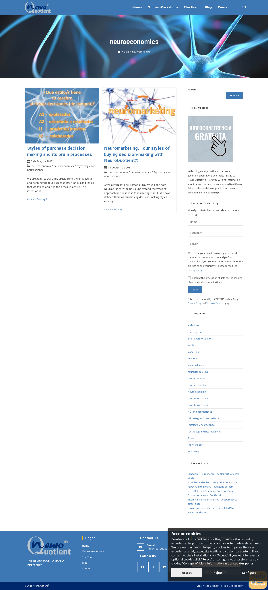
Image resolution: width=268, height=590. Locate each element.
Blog (84, 562)
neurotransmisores (198, 398)
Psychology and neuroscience (204, 431)
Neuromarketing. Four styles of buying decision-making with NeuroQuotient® (137, 154)
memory (192, 358)
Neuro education (197, 365)
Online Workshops (93, 551)
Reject (217, 573)
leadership (193, 352)
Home (85, 545)
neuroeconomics (141, 51)
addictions (193, 325)
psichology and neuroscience (203, 418)
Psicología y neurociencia (201, 424)
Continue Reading (37, 199)
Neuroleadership (197, 391)
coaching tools (195, 332)
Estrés (191, 345)
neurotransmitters (198, 405)
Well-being (193, 451)
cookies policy (243, 563)
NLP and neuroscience (200, 411)
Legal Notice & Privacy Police (211, 585)
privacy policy (195, 270)
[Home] (119, 51)
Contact (86, 568)
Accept (187, 573)
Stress (191, 438)
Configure (249, 573)
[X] (153, 567)
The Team (88, 557)
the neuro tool (195, 444)
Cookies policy (236, 585)
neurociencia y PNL (198, 371)
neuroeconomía (41, 166)
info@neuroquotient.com (162, 548)
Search (192, 89)
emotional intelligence (199, 338)
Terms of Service (214, 303)
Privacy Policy (194, 303)
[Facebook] (142, 567)
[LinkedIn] (165, 567)
